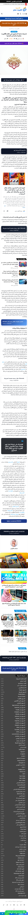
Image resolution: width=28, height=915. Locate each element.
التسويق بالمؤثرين (21, 703)
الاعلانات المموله (21, 696)
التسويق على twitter (20, 731)
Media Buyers (21, 694)
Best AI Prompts (21, 758)
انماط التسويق (23, 827)
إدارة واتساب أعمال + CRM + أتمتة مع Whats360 (14, 658)
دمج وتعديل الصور (21, 809)
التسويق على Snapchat (20, 720)
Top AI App (22, 776)
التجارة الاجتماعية (21, 785)
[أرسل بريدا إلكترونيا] (16, 38)
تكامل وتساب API (19, 877)
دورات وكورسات (22, 835)
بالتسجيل (10, 462)
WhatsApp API (21, 893)
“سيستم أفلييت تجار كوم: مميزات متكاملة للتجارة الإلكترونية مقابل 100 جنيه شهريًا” (10, 273)
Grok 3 (23, 767)
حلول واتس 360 (20, 880)
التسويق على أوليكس (20, 738)
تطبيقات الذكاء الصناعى (20, 804)
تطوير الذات (23, 833)
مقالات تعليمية (23, 844)
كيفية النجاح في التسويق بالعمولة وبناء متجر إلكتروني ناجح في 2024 (14, 561)
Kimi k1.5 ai (22, 771)
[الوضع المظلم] (20, 14)
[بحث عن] (2, 14)
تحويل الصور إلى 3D (20, 798)
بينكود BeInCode (21, 793)
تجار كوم (23, 369)
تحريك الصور (22, 796)
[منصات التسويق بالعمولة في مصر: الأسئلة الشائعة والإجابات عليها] (7, 633)
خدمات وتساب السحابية (18, 882)
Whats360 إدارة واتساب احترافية (14, 521)
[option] (14, 560)
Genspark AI (22, 762)
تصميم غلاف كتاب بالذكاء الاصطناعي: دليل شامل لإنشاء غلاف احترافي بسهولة (21, 623)
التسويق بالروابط (22, 689)
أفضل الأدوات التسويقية (21, 678)
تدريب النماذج (22, 802)
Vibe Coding (22, 780)
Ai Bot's (23, 756)
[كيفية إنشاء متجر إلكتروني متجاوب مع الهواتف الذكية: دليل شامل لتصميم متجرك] (23, 264)
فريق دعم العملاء (14, 514)
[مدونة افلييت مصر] (20, 8)
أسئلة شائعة (21, 866)
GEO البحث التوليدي (20, 765)
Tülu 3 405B (22, 778)
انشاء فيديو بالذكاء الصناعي (19, 789)
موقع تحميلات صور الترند (20, 846)
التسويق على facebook (20, 707)
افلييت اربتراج (23, 681)
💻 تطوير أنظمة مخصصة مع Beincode (14, 18)
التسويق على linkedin (20, 714)
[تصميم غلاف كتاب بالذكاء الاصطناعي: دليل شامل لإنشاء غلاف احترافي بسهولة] (21, 617)
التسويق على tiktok (21, 727)
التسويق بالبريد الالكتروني (19, 701)
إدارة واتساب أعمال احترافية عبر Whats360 (14, 532)
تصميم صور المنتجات (18, 811)
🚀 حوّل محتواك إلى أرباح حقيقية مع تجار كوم (14, 80)
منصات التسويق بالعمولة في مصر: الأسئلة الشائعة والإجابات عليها (8, 639)
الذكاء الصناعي (23, 747)
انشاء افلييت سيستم (20, 820)
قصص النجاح (22, 745)
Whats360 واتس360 (20, 855)
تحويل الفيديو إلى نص (20, 800)
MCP (24, 773)
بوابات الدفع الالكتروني (20, 822)
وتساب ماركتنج (23, 849)
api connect (21, 860)
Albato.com (21, 858)
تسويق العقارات (23, 831)
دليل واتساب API (20, 891)
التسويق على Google (20, 709)
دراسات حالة (21, 884)
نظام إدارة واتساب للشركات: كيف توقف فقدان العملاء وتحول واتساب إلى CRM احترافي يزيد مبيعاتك (7, 623)
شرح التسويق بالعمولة (20, 743)
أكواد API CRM (20, 869)
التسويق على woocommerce (18, 734)
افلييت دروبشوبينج (22, 683)
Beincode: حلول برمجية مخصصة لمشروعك (14, 379)
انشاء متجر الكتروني (22, 815)
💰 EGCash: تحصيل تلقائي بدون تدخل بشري (14, 43)
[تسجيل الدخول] (18, 14)
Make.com (22, 853)
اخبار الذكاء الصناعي (21, 782)
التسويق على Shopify (20, 718)
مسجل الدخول (17, 651)
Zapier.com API (20, 862)
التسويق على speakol (20, 723)
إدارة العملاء (21, 875)
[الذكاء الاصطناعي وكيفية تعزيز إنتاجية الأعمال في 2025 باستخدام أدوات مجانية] (23, 281)
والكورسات (21, 512)
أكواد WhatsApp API (19, 873)
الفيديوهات (9, 510)
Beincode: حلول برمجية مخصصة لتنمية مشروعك (14, 229)
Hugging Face (21, 769)
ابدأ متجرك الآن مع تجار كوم (20, 151)
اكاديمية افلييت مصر (21, 685)
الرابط (18, 462)
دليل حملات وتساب (19, 889)
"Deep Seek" (22, 749)
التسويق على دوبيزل (20, 740)
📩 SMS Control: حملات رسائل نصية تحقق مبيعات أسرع (14, 23)
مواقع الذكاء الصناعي (20, 813)
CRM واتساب (22, 851)
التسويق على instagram (20, 712)
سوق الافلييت (23, 840)
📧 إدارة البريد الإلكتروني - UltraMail (14, 1)
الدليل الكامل (15, 506)
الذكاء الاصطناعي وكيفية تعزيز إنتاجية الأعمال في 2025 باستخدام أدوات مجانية (10, 281)
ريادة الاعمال (11, 28)
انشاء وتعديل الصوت (20, 791)
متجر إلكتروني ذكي (21, 824)
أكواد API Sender (20, 871)
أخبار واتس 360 (20, 864)
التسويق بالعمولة (22, 692)
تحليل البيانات (23, 829)
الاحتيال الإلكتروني (22, 687)
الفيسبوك (21, 492)
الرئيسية (16, 28)
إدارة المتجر (22, 818)
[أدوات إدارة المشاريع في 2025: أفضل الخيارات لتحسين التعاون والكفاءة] (21, 633)
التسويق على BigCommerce (18, 705)
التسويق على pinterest (20, 716)
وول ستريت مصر (22, 895)
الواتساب (10, 491)
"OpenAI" (22, 751)
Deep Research (21, 760)
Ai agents (22, 754)
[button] (16, 911)
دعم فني (22, 886)
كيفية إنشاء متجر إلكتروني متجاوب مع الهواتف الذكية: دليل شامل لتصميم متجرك (9, 264)
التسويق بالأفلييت (21, 698)
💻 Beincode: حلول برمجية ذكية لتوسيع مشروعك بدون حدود (13, 668)
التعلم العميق (22, 787)
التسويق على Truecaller (20, 729)
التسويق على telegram (20, 725)
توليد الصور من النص (20, 807)
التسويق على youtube (20, 736)
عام (25, 842)
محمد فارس (19, 38)
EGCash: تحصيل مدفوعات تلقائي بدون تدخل (13, 322)
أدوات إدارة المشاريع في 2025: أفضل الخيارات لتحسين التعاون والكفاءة (21, 639)
